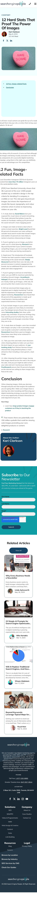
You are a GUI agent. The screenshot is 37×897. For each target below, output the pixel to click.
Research (6, 430)
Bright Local (23, 229)
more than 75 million (15, 182)
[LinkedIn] (11, 40)
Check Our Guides (9, 867)
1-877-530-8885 (22, 778)
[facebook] (10, 799)
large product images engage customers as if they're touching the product (19, 408)
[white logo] (18, 743)
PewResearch (6, 367)
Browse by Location (10, 855)
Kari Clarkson (12, 440)
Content (6, 15)
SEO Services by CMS (10, 863)
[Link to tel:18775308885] (30, 4)
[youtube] (27, 799)
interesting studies (12, 312)
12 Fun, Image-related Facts (16, 84)
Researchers (18, 295)
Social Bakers (20, 214)
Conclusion (10, 87)
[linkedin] (18, 799)
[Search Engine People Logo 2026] (13, 2)
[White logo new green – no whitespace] (18, 878)
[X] (7, 40)
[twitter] (14, 799)
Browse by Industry (10, 859)
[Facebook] (3, 40)
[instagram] (23, 799)
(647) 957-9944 (26, 782)
